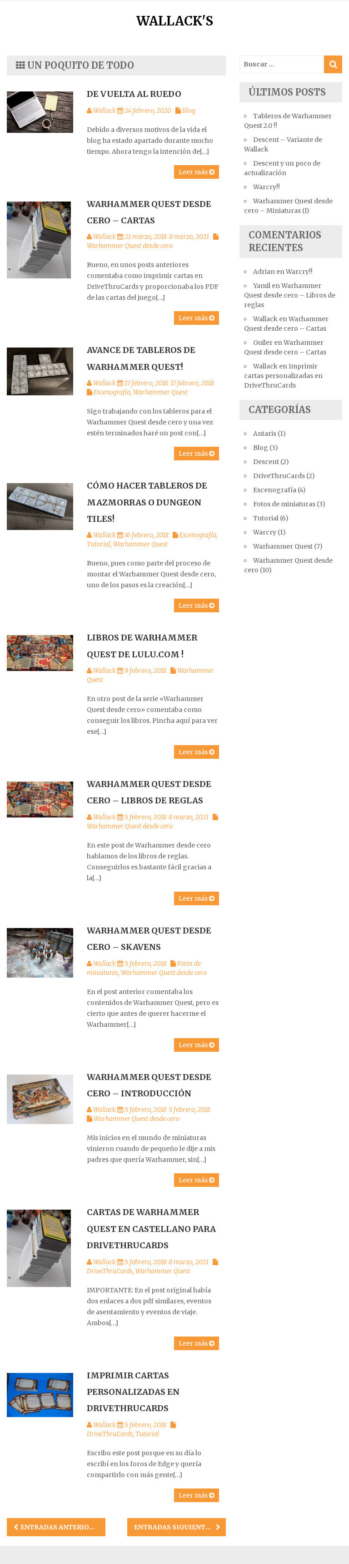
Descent (266, 462)
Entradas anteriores (61, 1527)
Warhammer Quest (160, 392)
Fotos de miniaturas (284, 504)
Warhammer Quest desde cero (130, 246)
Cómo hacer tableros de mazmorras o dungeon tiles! (147, 502)
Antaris (264, 433)
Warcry (264, 532)
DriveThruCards (110, 1271)
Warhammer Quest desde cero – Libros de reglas (289, 295)
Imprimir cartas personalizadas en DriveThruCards (133, 1392)
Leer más (194, 172)
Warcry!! (266, 187)
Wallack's (174, 21)
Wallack (104, 110)
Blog (188, 110)
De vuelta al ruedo (134, 94)
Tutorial (98, 544)
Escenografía (112, 392)
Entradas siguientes (174, 1527)
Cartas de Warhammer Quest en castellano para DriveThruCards (151, 1229)
